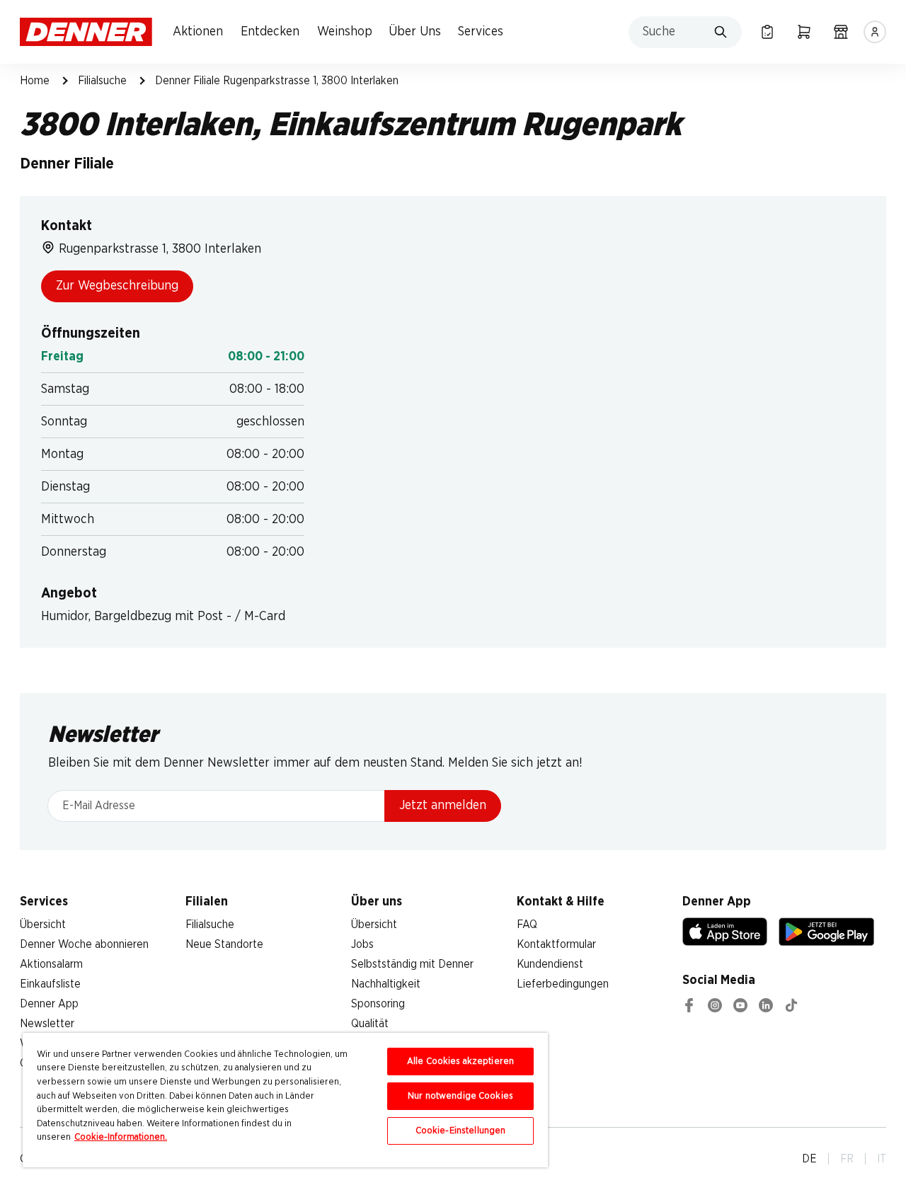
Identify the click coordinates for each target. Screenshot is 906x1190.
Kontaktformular (556, 944)
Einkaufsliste (50, 984)
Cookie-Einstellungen (460, 1130)
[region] (285, 1100)
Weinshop (344, 31)
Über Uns (415, 31)
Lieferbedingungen (563, 984)
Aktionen (198, 31)
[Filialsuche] (841, 31)
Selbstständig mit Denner (412, 964)
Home (35, 80)
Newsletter (47, 1023)
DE (809, 1159)
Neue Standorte (224, 944)
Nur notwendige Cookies (460, 1096)
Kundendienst (550, 964)
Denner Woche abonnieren (84, 944)
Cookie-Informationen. (120, 1137)
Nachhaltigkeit (385, 984)
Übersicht (43, 924)
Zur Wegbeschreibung (117, 286)
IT (881, 1159)
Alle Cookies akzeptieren (460, 1061)
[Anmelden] (875, 32)
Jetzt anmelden (442, 805)
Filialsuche (102, 80)
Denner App (49, 1003)
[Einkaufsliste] (767, 31)
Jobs (362, 944)
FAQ (527, 924)
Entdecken (270, 31)
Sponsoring (378, 1003)
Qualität (370, 1023)
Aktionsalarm (51, 964)
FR (847, 1159)
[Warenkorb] (804, 31)
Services (480, 31)
